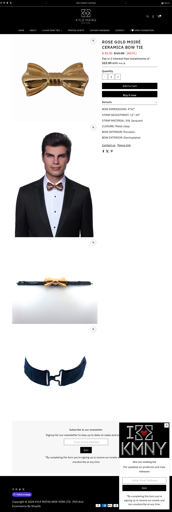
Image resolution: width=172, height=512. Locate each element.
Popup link (124, 145)
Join (86, 450)
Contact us (108, 145)
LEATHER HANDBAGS (100, 30)
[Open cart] (158, 16)
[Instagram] (4, 3)
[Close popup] (166, 425)
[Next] (126, 3)
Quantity (107, 71)
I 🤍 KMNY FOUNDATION (142, 30)
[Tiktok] (7, 3)
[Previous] (46, 3)
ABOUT (33, 30)
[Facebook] (1, 3)
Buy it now (129, 95)
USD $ (166, 3)
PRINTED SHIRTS (76, 30)
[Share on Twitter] (107, 151)
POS (75, 501)
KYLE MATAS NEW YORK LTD (52, 501)
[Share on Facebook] (104, 151)
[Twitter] (10, 3)
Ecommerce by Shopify (26, 506)
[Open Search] (148, 16)
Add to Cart (130, 86)
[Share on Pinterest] (112, 151)
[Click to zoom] (93, 41)
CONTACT (119, 30)
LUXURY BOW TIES (51, 30)
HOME (21, 30)
